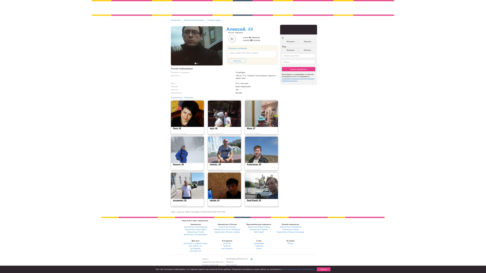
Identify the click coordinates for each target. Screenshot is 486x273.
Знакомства (175, 20)
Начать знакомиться (298, 69)
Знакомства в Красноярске (259, 226)
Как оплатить (231, 265)
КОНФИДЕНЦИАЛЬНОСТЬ (237, 258)
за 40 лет (227, 243)
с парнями (259, 245)
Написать (237, 60)
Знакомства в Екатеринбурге (195, 234)
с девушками (259, 243)
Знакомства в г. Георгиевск (182, 97)
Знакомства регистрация (194, 20)
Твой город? (259, 232)
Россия (290, 243)
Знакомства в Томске (195, 232)
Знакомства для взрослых (213, 261)
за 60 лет (227, 245)
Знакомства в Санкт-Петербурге (227, 229)
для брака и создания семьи (195, 243)
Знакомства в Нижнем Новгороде (290, 232)
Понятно (323, 269)
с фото (259, 248)
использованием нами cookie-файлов (298, 269)
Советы (205, 258)
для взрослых (195, 250)
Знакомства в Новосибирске (195, 226)
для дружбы (195, 248)
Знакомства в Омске (290, 229)
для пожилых (227, 248)
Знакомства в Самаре (259, 229)
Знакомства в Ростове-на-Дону (227, 232)
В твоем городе (214, 20)
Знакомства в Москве (227, 226)
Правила (229, 261)
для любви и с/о (195, 245)
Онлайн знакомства (210, 265)
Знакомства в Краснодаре (195, 229)
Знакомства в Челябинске (290, 226)
